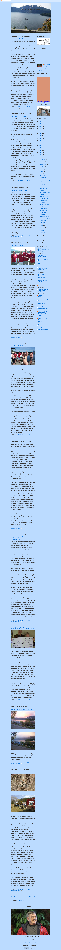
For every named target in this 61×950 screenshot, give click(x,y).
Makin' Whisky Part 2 (43, 308)
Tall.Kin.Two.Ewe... (43, 289)
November (43, 159)
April (41, 225)
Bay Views (31, 5)
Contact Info (41, 252)
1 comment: (14, 108)
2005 (40, 243)
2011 (40, 150)
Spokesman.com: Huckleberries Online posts (43, 249)
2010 (40, 152)
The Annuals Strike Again (19, 345)
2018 (40, 133)
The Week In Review (18, 245)
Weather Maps (46, 101)
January (42, 232)
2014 (40, 143)
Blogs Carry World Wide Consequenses (19, 538)
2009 (40, 155)
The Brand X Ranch (43, 329)
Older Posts (32, 897)
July (41, 169)
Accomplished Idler (43, 307)
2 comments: (15, 181)
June (41, 171)
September (43, 164)
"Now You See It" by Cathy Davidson (43, 302)
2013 (40, 145)
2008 (40, 235)
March (42, 228)
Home (23, 897)
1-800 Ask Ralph (42, 318)
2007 (40, 238)
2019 (40, 131)
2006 (40, 240)
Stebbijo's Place (42, 327)
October (42, 162)
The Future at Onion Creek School (43, 300)
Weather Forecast (40, 101)
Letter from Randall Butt (43, 262)
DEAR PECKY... (42, 256)
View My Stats (30, 942)
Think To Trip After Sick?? (43, 291)
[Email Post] (20, 108)
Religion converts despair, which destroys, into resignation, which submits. (42, 278)
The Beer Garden (42, 267)
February (42, 230)
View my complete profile (43, 68)
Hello (39, 296)
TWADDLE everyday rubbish (43, 285)
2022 (40, 124)
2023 (40, 121)
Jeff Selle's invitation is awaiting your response (43, 269)
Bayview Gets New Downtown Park (42, 320)
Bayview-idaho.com (43, 325)
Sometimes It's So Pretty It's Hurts (22, 709)
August (42, 166)
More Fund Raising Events (20, 116)
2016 (40, 138)
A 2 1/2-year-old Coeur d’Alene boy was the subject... (44, 199)
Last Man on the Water (42, 314)
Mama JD (40, 295)
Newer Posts (14, 897)
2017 (40, 136)
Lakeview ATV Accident (19, 772)
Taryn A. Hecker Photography (42, 312)
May (41, 174)
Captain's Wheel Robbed (19, 190)
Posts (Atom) (21, 900)
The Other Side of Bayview (42, 260)
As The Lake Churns (43, 255)
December (43, 157)
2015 (40, 140)
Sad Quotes (41, 274)
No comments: (15, 236)
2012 (40, 148)
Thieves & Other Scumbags (20, 39)
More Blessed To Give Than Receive (23, 628)
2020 (40, 128)
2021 (40, 126)
